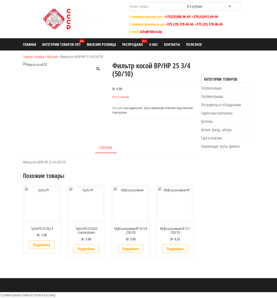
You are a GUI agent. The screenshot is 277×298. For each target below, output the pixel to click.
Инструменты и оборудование (221, 104)
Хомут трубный (119, 112)
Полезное (194, 44)
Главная (29, 44)
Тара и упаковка (211, 138)
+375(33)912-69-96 (205, 16)
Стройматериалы (212, 96)
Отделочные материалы (217, 113)
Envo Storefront (161, 285)
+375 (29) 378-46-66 (179, 24)
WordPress (135, 285)
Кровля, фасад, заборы (216, 129)
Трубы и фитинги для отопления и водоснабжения (168, 108)
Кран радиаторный (133, 108)
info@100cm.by (151, 31)
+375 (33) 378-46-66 (208, 24)
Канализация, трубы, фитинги (220, 146)
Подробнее (41, 244)
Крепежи (207, 121)
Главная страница (33, 56)
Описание (106, 147)
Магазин (52, 56)
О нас (153, 44)
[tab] (109, 148)
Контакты (172, 44)
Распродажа (134, 43)
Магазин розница (101, 44)
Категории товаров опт (63, 43)
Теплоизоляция (211, 88)
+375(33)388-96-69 (177, 16)
